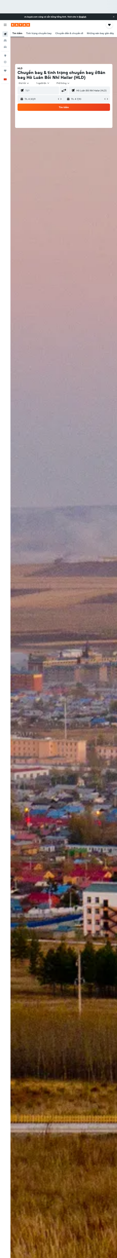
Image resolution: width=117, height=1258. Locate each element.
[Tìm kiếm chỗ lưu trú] (5, 40)
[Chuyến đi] (5, 71)
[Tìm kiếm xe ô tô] (5, 47)
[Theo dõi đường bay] (5, 62)
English (82, 16)
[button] (113, 16)
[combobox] (63, 83)
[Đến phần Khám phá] (5, 56)
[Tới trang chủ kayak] (20, 25)
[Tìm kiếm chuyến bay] (5, 34)
